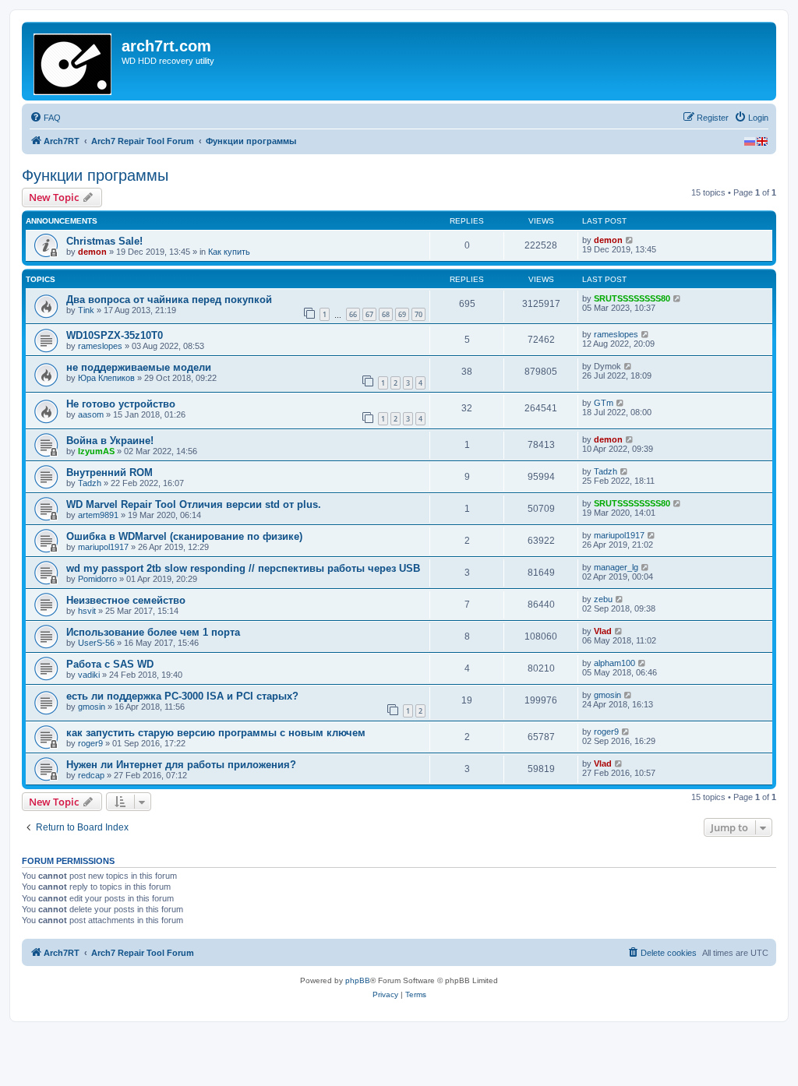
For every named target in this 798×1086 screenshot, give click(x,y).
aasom (91, 414)
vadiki (89, 674)
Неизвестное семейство (125, 600)
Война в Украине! (110, 440)
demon (92, 251)
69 (402, 314)
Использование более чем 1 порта (153, 632)
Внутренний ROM (109, 472)
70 (418, 314)
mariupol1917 (103, 547)
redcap (91, 775)
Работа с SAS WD (110, 664)
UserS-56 (96, 642)
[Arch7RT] (74, 61)
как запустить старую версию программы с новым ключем (215, 733)
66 (353, 314)
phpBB (357, 980)
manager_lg (616, 567)
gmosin (91, 706)
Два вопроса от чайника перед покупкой (169, 299)
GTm (603, 402)
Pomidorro (97, 579)
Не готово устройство (120, 404)
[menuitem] (45, 117)
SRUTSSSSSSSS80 (632, 298)
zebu (603, 599)
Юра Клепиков (106, 378)
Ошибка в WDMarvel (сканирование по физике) (184, 536)
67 (369, 314)
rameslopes (100, 346)
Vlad (603, 631)
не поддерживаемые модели (138, 367)
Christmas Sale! (104, 241)
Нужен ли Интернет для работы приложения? (181, 764)
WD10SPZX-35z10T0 (114, 335)
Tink (86, 310)
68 (386, 314)
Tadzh (89, 483)
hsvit (87, 610)
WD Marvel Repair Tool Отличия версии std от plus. (193, 504)
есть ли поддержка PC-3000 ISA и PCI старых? (182, 696)
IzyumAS (96, 451)
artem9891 (98, 515)
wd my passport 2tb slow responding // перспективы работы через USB (243, 568)
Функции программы (95, 175)
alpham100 (614, 663)
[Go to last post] (630, 240)
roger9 (90, 743)
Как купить (229, 251)
